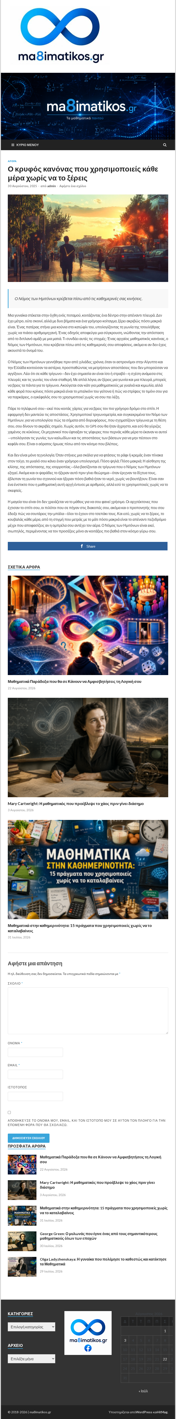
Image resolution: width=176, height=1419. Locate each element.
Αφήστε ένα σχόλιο (72, 186)
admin (51, 186)
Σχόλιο (15, 983)
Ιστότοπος (17, 1087)
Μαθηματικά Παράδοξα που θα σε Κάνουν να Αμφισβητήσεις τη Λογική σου (74, 681)
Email (14, 1065)
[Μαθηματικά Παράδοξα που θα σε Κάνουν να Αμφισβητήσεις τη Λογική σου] (88, 676)
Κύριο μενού (27, 145)
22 (165, 1359)
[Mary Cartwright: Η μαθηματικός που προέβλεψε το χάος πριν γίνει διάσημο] (88, 798)
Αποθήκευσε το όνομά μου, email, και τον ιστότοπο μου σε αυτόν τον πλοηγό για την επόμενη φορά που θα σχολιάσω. (86, 1123)
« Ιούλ (143, 1391)
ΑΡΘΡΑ (12, 161)
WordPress (144, 1412)
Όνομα (15, 1043)
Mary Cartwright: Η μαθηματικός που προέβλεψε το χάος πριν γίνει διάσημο (76, 803)
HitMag (162, 1412)
